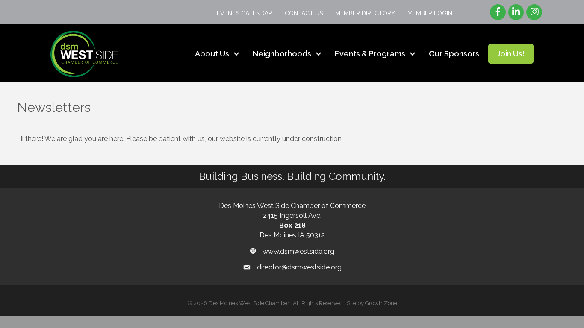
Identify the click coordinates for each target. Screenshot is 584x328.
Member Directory (365, 13)
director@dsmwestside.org (299, 267)
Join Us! (511, 53)
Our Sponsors (454, 53)
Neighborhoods (282, 53)
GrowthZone (381, 303)
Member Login (429, 13)
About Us (212, 53)
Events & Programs (370, 53)
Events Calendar (244, 13)
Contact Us (304, 13)
